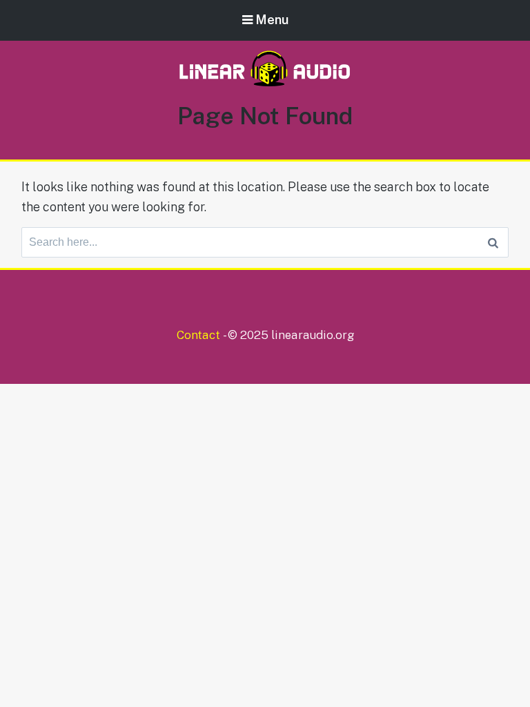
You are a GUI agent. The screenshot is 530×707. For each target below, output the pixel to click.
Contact (198, 335)
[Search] (493, 242)
